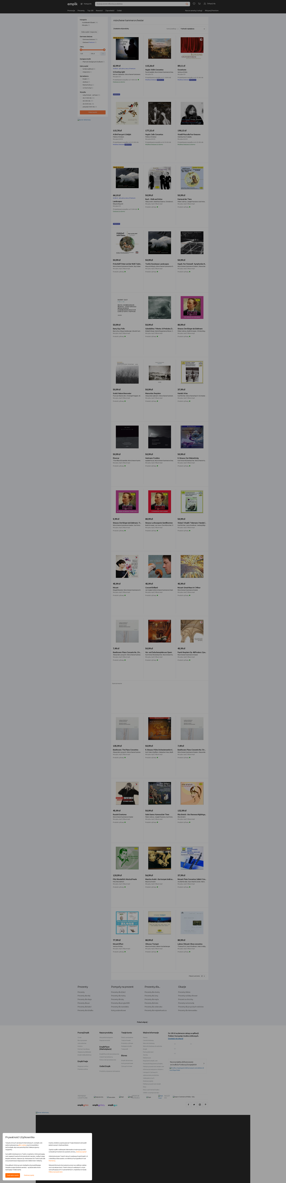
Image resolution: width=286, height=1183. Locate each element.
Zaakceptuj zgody (13, 1175)
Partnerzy (52, 1161)
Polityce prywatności (55, 1172)
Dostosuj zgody (29, 1175)
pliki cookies (22, 1145)
